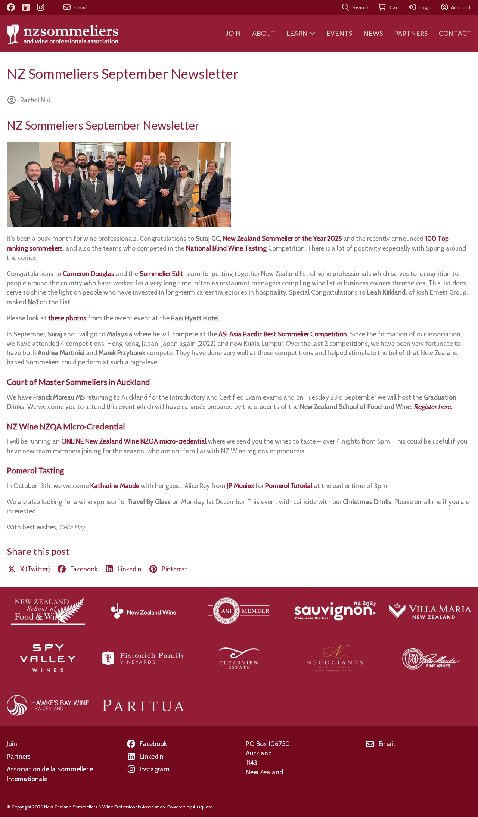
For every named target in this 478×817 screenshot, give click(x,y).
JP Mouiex (240, 486)
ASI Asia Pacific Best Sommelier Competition (282, 334)
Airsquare (202, 807)
